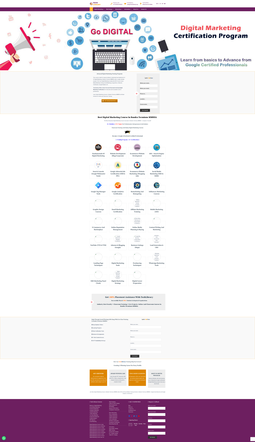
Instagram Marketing (94, 410)
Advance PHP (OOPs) (113, 408)
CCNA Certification (113, 416)
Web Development (113, 405)
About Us (135, 9)
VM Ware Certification (114, 420)
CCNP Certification (113, 417)
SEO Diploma (92, 419)
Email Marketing (93, 421)
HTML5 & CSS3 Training (114, 403)
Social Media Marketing (95, 407)
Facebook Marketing (94, 408)
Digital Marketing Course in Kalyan (97, 430)
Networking (118, 9)
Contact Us (143, 9)
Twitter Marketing (93, 413)
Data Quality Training (113, 428)
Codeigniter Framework (114, 409)
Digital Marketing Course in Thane (97, 427)
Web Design (109, 9)
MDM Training (112, 430)
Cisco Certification (113, 414)
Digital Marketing (98, 9)
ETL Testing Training (113, 433)
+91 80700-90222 (117, 3)
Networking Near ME (113, 424)
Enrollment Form (132, 410)
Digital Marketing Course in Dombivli (97, 429)
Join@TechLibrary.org (132, 3)
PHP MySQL (111, 406)
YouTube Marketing (94, 415)
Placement (130, 412)
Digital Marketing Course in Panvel (97, 435)
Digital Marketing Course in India (97, 424)
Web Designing (112, 401)
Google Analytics (93, 418)
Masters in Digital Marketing (96, 405)
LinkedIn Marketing (94, 412)
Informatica (127, 9)
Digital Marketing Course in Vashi (97, 434)
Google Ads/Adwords (94, 416)
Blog (129, 405)
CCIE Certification (113, 419)
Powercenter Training (113, 431)
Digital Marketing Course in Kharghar (97, 432)
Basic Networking (113, 412)
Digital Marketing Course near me (97, 437)
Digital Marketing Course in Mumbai (97, 426)
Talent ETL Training (113, 434)
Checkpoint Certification (114, 422)
